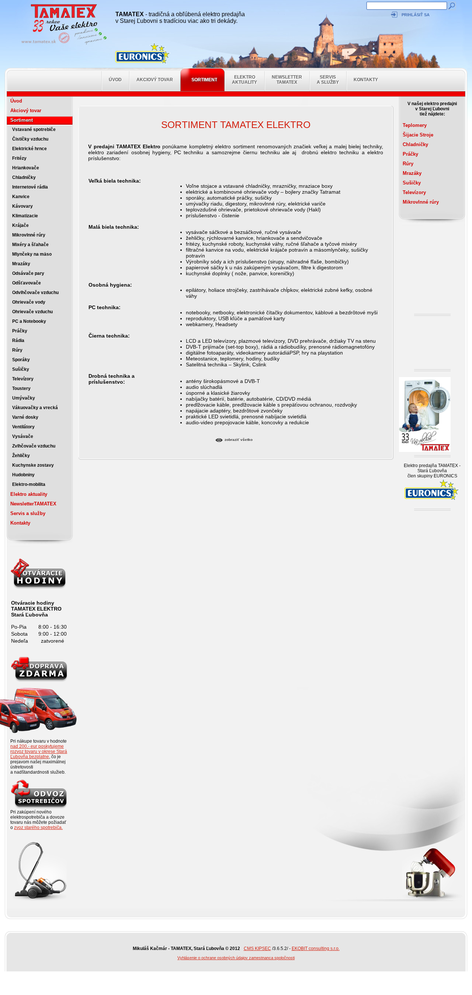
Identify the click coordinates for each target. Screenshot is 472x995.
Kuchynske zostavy (33, 465)
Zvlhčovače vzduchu (33, 446)
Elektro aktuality (244, 80)
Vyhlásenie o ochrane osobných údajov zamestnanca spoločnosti (236, 958)
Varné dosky (25, 417)
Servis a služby (328, 80)
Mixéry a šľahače (30, 244)
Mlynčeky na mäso (32, 254)
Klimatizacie (25, 215)
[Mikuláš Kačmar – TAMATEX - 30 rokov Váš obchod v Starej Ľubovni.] (62, 44)
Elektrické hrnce (29, 148)
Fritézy (19, 158)
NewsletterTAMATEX (287, 80)
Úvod (115, 79)
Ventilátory (23, 426)
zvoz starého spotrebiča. (38, 827)
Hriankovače (25, 167)
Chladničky (24, 177)
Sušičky (20, 369)
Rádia (18, 340)
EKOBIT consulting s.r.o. (316, 948)
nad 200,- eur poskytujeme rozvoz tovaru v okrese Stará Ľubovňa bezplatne (38, 751)
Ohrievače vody (28, 302)
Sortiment (204, 79)
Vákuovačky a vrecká (35, 407)
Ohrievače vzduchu (32, 311)
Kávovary (22, 206)
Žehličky (21, 455)
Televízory (23, 378)
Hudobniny (23, 474)
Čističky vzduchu (30, 139)
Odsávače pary (28, 273)
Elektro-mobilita (28, 484)
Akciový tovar (154, 79)
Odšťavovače (26, 283)
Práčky (19, 331)
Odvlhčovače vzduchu (35, 292)
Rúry (17, 350)
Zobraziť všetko (239, 440)
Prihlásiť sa (416, 15)
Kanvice (21, 196)
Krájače (20, 225)
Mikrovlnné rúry (28, 235)
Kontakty (366, 79)
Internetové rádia (30, 187)
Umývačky (23, 398)
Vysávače (22, 436)
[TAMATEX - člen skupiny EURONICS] (143, 53)
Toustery (21, 388)
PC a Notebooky (29, 321)
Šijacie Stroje (418, 135)
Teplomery (415, 125)
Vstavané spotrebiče (34, 129)
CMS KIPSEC (257, 948)
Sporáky (21, 359)
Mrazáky (21, 263)
